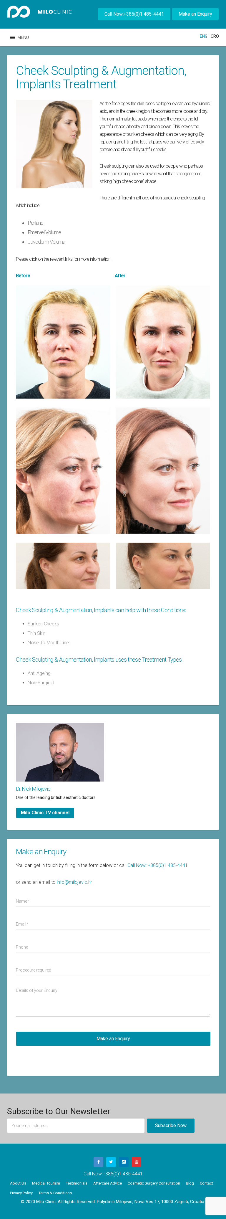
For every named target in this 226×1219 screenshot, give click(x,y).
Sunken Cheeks (43, 624)
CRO (215, 36)
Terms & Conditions (55, 1193)
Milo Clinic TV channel (45, 812)
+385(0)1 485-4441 (123, 1174)
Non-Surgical (41, 683)
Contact (206, 1183)
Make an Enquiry (195, 14)
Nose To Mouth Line (48, 642)
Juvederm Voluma (46, 242)
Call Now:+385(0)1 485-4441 (134, 14)
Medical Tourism (46, 1183)
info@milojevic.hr (74, 882)
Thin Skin (37, 633)
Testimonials (76, 1183)
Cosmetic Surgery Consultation (154, 1183)
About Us (18, 1183)
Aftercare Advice (107, 1183)
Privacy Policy (21, 1193)
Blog (190, 1183)
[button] (23, 37)
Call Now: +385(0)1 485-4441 (157, 865)
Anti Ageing (39, 673)
